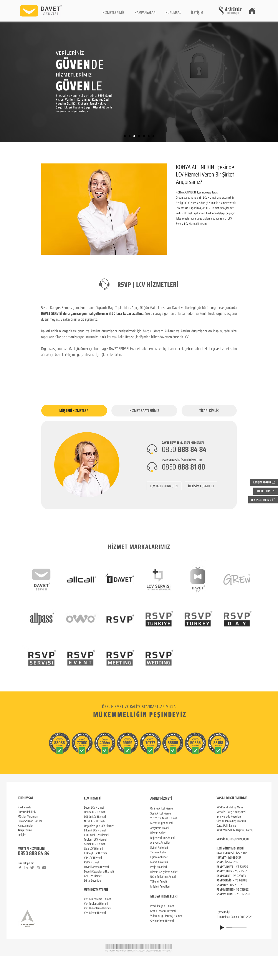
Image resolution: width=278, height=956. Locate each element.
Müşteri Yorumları (28, 816)
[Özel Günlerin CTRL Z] (144, 136)
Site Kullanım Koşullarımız (231, 821)
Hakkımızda (24, 807)
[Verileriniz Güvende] (134, 136)
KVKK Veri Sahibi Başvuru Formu (235, 830)
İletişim (22, 834)
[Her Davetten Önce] (139, 136)
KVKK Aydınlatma (227, 807)
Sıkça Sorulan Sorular (30, 821)
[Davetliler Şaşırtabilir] (130, 136)
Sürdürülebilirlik (27, 811)
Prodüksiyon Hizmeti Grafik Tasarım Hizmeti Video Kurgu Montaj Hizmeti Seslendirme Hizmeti (166, 913)
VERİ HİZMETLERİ (96, 890)
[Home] (252, 10)
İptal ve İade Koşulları (229, 816)
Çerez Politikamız (226, 825)
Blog (20, 839)
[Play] (222, 927)
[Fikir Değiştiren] (149, 136)
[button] (113, 11)
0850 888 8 (29, 853)
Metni (240, 807)
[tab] (74, 410)
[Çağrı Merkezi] (125, 136)
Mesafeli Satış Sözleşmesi (231, 811)
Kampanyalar (25, 825)
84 (47, 853)
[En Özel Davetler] (153, 136)
